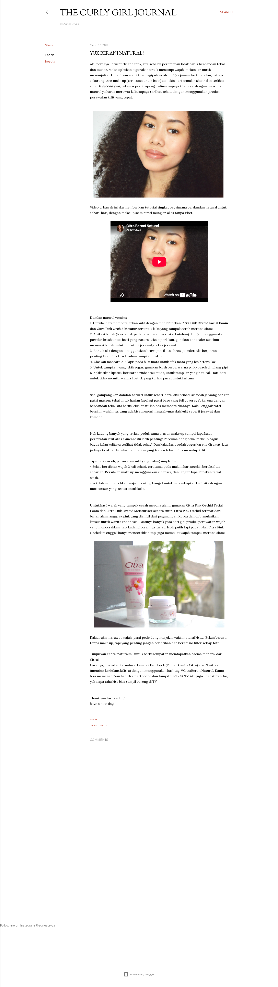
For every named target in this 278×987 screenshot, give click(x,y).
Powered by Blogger (142, 974)
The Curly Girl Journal (118, 13)
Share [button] (49, 45)
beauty (50, 61)
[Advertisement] (159, 875)
